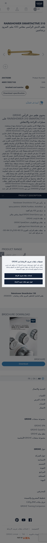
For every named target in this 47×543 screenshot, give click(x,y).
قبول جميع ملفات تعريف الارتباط (23, 282)
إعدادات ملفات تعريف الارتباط (23, 275)
